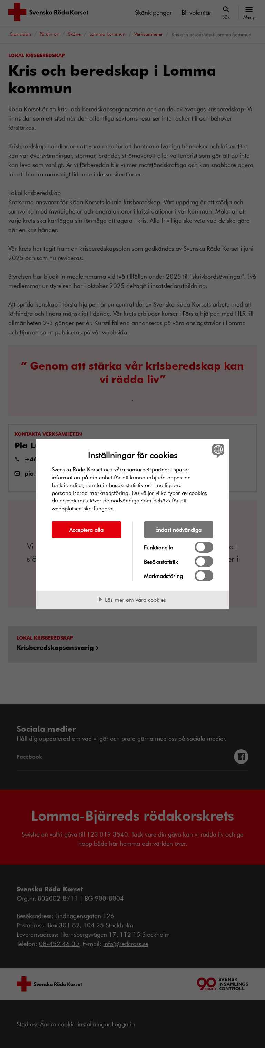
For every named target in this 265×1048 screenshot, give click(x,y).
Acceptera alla (86, 529)
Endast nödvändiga (178, 529)
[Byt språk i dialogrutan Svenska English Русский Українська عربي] (217, 450)
